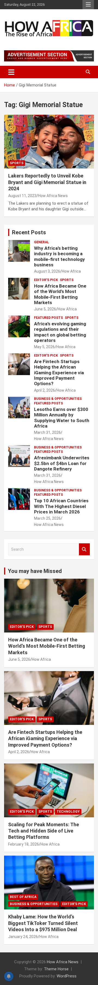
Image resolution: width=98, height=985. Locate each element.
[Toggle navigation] (11, 72)
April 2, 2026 (44, 390)
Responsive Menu (88, 4)
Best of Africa (23, 897)
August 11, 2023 (22, 196)
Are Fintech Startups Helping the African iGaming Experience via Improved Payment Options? (59, 372)
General (41, 242)
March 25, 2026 (47, 518)
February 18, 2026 (23, 844)
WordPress (66, 976)
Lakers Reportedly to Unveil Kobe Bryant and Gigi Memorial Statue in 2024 (47, 182)
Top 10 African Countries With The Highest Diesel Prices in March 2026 (61, 506)
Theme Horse (56, 969)
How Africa (71, 271)
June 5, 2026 (45, 309)
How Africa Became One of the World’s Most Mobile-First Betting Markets (60, 294)
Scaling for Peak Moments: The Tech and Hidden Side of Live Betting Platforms (43, 831)
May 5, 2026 (44, 347)
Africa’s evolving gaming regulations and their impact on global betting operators (60, 332)
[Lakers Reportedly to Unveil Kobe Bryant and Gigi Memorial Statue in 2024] (49, 142)
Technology (68, 811)
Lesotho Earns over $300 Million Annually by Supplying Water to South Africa (61, 418)
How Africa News (53, 196)
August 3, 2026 (47, 271)
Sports (16, 163)
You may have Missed (35, 571)
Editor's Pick (46, 280)
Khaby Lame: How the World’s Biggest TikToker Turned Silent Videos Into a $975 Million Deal (43, 923)
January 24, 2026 (23, 936)
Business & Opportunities (58, 399)
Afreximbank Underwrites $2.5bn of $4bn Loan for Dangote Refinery (61, 463)
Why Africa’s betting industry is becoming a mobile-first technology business (59, 256)
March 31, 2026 (47, 432)
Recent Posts (29, 232)
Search (84, 549)
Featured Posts (48, 318)
